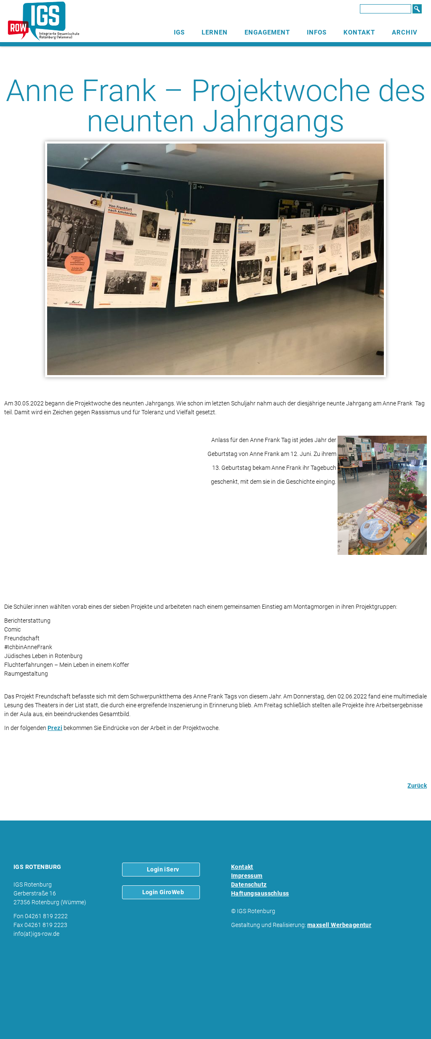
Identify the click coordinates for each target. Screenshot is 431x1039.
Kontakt (359, 32)
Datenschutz (249, 884)
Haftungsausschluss (260, 893)
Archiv (405, 32)
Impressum (247, 875)
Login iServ (163, 869)
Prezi (55, 728)
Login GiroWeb (163, 892)
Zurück (417, 785)
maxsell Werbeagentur (339, 925)
